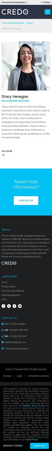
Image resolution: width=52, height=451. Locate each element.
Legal (19, 376)
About (30, 23)
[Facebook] (14, 306)
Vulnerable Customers (38, 376)
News (4, 299)
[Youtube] (20, 306)
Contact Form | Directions (17, 349)
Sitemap (7, 376)
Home (4, 282)
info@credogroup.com (15, 342)
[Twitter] (3, 306)
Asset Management (11, 295)
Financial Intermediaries (13, 23)
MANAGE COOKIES (13, 446)
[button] (16, 2)
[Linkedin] (3, 155)
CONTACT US (26, 200)
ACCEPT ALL (39, 446)
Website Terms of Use (33, 406)
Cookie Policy (31, 439)
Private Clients (8, 286)
